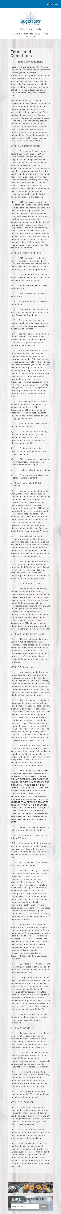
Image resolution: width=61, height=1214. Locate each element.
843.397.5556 (30, 29)
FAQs (37, 34)
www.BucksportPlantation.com (32, 78)
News (45, 34)
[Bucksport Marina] (30, 24)
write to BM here (18, 838)
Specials (28, 34)
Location (30, 36)
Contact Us (16, 34)
